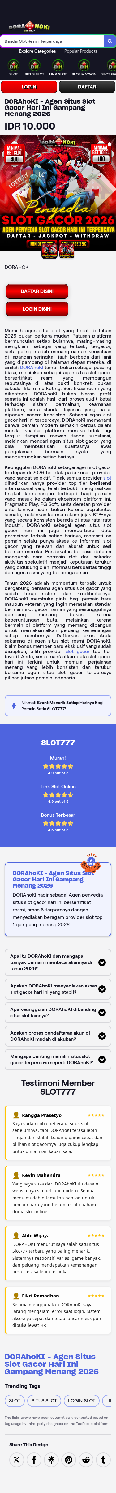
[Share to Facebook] (34, 1459)
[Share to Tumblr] (103, 1459)
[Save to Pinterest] (68, 1459)
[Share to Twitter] (16, 1459)
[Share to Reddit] (86, 1459)
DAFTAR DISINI (37, 291)
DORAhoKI (31, 367)
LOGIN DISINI (37, 309)
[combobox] (52, 41)
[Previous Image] (5, 193)
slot (107, 477)
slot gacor (78, 651)
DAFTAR (87, 86)
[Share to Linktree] (51, 1459)
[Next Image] (111, 193)
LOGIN (29, 86)
